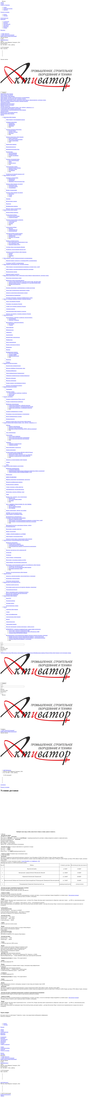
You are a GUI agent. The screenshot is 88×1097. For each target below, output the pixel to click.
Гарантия (5, 9)
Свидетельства (6, 24)
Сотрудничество (4, 1032)
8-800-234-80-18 (9, 36)
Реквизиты (5, 26)
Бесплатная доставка (73, 895)
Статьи (2, 1030)
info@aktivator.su (4, 39)
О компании (6, 21)
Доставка (5, 15)
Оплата (5, 14)
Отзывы (5, 27)
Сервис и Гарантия (5, 1044)
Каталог (2, 1027)
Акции (2, 1029)
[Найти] (2, 651)
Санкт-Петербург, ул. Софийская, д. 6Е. (30, 861)
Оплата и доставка (5, 1050)
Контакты (3, 1033)
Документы (6, 25)
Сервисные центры (7, 8)
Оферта (2, 1095)
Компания (3, 1034)
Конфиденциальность (6, 1094)
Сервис (5, 7)
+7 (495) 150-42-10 (5, 33)
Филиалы (5, 22)
